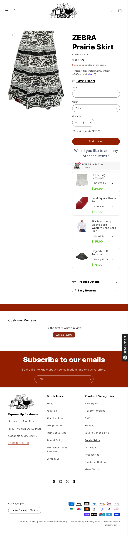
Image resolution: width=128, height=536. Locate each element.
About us (52, 411)
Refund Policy (55, 440)
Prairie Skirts (92, 440)
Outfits (89, 418)
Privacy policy (94, 522)
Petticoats (91, 447)
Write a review (64, 334)
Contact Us (53, 458)
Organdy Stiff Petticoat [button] (100, 253)
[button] (6, 10)
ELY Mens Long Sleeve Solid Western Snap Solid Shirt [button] (104, 226)
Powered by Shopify (57, 522)
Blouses (89, 425)
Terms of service (112, 522)
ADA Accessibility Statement (57, 449)
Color (75, 102)
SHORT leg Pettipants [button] (98, 176)
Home (50, 403)
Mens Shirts (92, 469)
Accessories (92, 454)
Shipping (76, 65)
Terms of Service (57, 433)
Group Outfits (55, 425)
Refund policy (77, 522)
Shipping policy (112, 525)
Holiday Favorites (95, 411)
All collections (55, 418)
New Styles (91, 403)
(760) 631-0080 (18, 443)
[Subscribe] (89, 379)
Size (74, 87)
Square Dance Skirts (97, 433)
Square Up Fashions (38, 522)
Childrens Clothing (96, 462)
